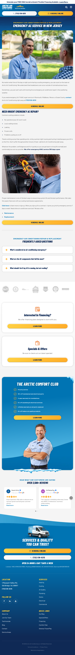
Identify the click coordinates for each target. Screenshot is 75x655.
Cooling (41, 586)
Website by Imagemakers (37, 650)
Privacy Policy (43, 647)
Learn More (37, 326)
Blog (3, 625)
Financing (42, 621)
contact (68, 97)
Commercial (43, 604)
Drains (41, 597)
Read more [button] (9, 505)
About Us (5, 614)
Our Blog (41, 614)
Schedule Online (37, 106)
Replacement (9, 217)
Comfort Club (43, 625)
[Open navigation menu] (71, 7)
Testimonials (6, 621)
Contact (4, 628)
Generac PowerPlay (45, 628)
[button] (19, 13)
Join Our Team (6, 618)
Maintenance (9, 213)
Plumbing (42, 593)
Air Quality (42, 590)
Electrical (42, 601)
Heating (41, 582)
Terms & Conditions (33, 647)
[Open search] (66, 7)
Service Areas (6, 632)
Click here (5, 205)
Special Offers (43, 618)
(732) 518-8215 (31, 100)
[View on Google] (8, 491)
